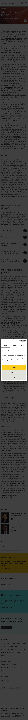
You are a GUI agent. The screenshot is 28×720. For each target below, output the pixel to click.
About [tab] (23, 345)
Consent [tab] (5, 345)
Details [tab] (14, 345)
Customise (13, 372)
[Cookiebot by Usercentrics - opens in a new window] (19, 341)
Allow (14, 367)
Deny (14, 377)
